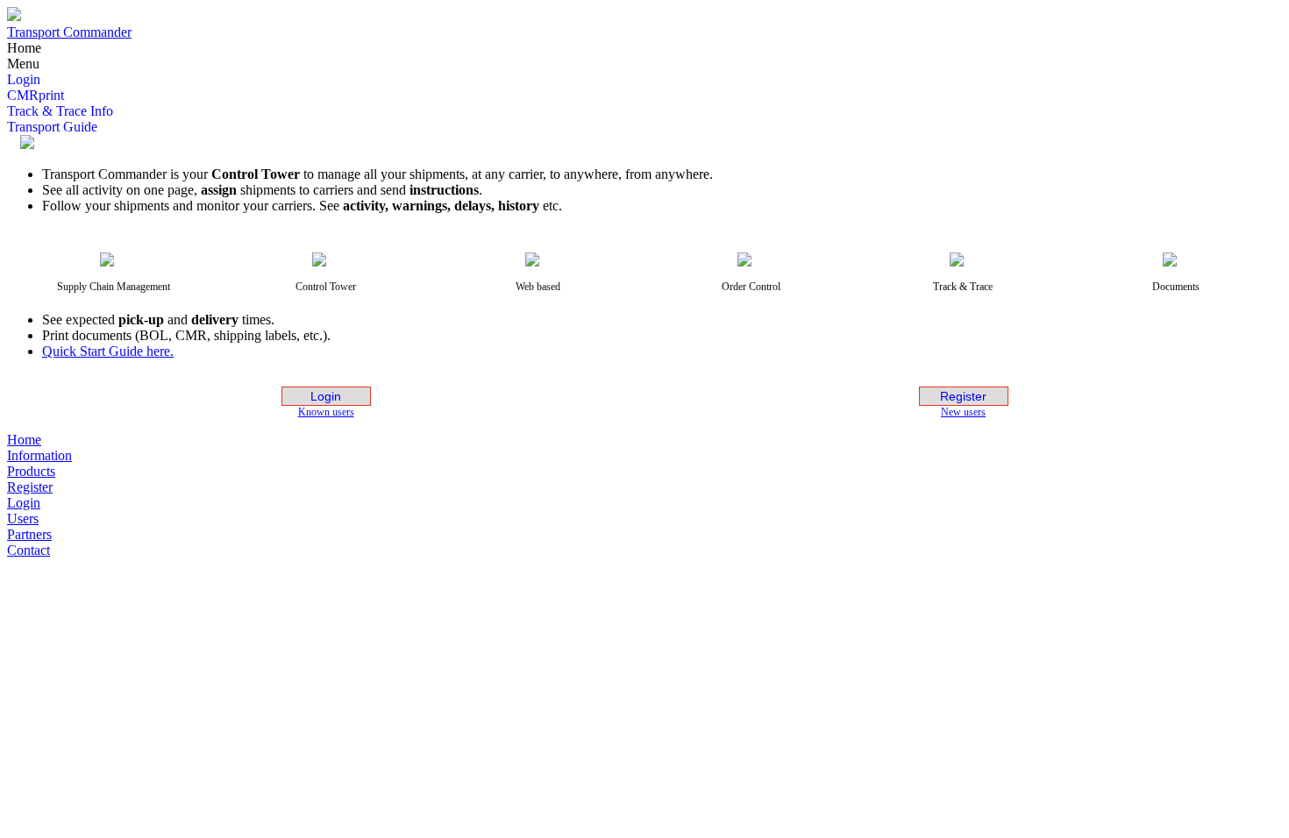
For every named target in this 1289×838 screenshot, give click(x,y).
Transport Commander (69, 32)
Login (325, 396)
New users (963, 412)
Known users (326, 412)
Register (963, 396)
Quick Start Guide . (108, 351)
